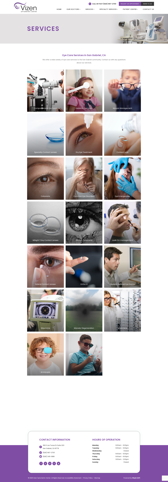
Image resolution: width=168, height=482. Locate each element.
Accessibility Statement (73, 478)
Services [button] (89, 9)
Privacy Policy (88, 478)
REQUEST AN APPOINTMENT (130, 4)
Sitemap (97, 478)
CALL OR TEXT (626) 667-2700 (104, 4)
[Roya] (136, 478)
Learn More (45, 101)
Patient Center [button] (130, 9)
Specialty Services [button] (108, 9)
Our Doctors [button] (73, 9)
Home (59, 9)
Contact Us (148, 9)
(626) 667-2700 (49, 452)
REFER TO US (147, 4)
